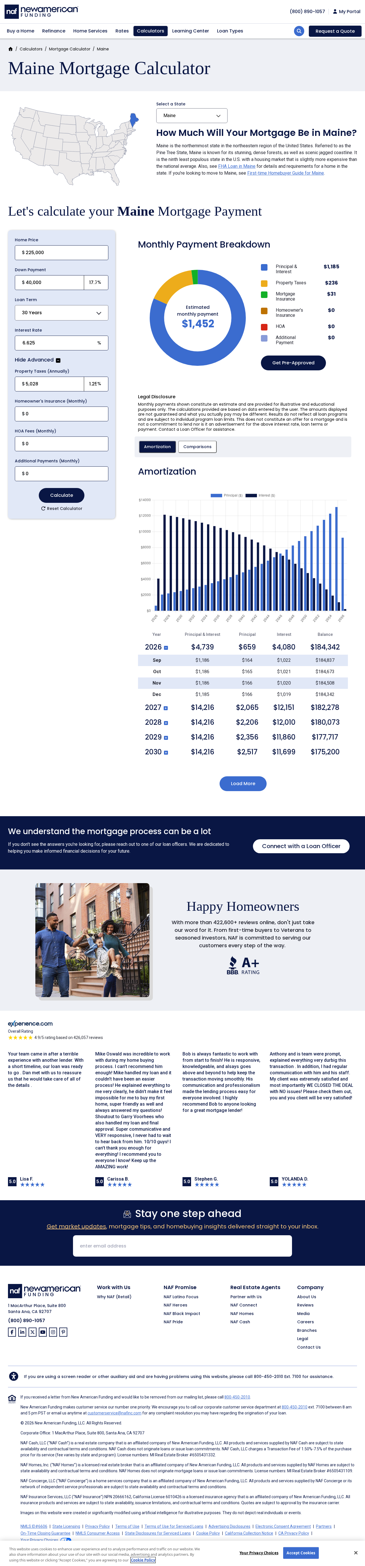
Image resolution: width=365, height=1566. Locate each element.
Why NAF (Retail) (114, 1297)
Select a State (170, 104)
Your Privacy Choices (259, 1552)
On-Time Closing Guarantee (45, 1533)
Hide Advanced (34, 360)
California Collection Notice (249, 1533)
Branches (307, 1330)
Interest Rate (28, 330)
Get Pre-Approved (293, 363)
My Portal (349, 12)
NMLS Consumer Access (98, 1533)
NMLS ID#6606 (34, 1526)
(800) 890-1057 (26, 1320)
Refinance (53, 31)
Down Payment (30, 270)
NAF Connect (243, 1305)
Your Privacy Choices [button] (39, 1540)
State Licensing (66, 1526)
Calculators (150, 31)
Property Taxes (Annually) (42, 371)
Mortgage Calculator (69, 49)
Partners (324, 1526)
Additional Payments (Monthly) (47, 461)
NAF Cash (240, 1322)
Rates (122, 31)
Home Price (26, 240)
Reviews (305, 1305)
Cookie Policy (208, 1533)
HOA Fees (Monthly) (35, 431)
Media (303, 1313)
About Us (306, 1297)
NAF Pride (173, 1322)
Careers (305, 1322)
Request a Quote (335, 31)
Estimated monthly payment (197, 310)
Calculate (61, 495)
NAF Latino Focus (181, 1297)
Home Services (90, 31)
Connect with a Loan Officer (301, 846)
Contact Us (309, 1347)
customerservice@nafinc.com (114, 1413)
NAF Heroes (175, 1305)
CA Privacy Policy (293, 1533)
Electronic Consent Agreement (283, 1526)
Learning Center (190, 31)
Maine (169, 115)
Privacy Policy (97, 1526)
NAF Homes (242, 1313)
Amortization (157, 447)
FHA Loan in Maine (237, 166)
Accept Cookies (301, 1552)
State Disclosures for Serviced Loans (158, 1533)
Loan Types (230, 31)
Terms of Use (127, 1526)
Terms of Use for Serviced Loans (174, 1526)
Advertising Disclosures (229, 1526)
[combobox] (61, 312)
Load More (243, 783)
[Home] (41, 11)
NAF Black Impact (182, 1313)
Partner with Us (246, 1297)
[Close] (356, 1552)
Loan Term (26, 300)
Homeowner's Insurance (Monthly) (51, 401)
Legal (302, 1339)
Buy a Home (20, 31)
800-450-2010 (268, 1376)
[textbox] (54, 282)
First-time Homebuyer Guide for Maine (285, 173)
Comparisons (197, 447)
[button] (58, 360)
